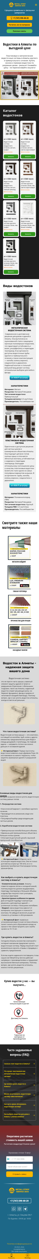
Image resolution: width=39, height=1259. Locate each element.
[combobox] (8, 1159)
